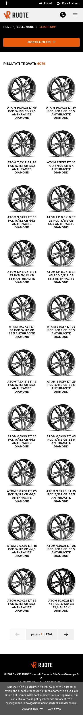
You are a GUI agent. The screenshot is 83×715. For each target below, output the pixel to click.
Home (7, 27)
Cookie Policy (32, 709)
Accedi (47, 3)
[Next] (66, 634)
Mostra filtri (40, 42)
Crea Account (70, 3)
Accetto (54, 709)
